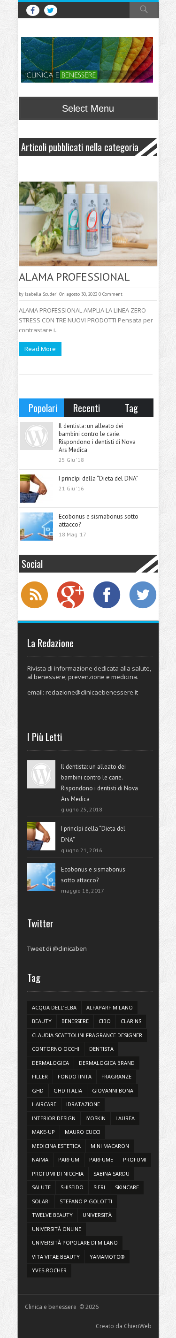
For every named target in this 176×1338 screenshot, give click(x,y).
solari (41, 1201)
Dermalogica (50, 1062)
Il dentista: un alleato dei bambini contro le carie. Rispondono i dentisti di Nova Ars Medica (97, 438)
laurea (125, 1118)
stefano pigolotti (86, 1201)
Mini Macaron (110, 1145)
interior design (54, 1118)
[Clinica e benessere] (87, 60)
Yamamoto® (107, 1256)
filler (40, 1076)
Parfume (101, 1159)
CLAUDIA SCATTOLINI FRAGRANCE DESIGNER (87, 1035)
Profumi (134, 1159)
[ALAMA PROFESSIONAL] (88, 224)
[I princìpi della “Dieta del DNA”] (36, 488)
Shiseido (72, 1187)
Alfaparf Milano (109, 1007)
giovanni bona (112, 1090)
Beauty (42, 1021)
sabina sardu (111, 1173)
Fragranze (116, 1076)
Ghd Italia (68, 1090)
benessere (75, 1021)
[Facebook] (107, 607)
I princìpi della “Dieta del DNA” (98, 478)
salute (41, 1187)
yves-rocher (49, 1270)
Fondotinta (75, 1076)
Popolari (43, 408)
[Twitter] (143, 607)
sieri (99, 1187)
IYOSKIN (95, 1118)
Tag (131, 408)
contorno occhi (55, 1048)
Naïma (40, 1159)
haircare (44, 1104)
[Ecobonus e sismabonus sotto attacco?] (36, 526)
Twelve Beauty (52, 1214)
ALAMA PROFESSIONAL (74, 276)
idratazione (83, 1104)
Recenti (86, 408)
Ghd (38, 1090)
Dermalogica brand (107, 1062)
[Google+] (70, 607)
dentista (101, 1048)
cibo (105, 1021)
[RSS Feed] (34, 607)
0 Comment (110, 294)
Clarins (131, 1021)
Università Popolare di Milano (75, 1242)
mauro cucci (82, 1131)
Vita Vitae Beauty (56, 1256)
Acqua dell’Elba (54, 1007)
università (97, 1214)
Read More (40, 348)
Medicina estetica (56, 1145)
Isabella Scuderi (41, 294)
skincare (127, 1187)
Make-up (43, 1131)
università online (56, 1228)
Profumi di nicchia (58, 1173)
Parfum (68, 1159)
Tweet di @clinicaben (57, 948)
